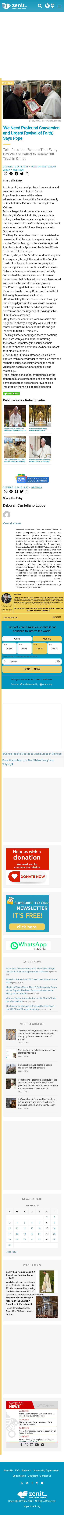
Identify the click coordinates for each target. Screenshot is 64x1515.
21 (39, 1234)
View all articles (12, 523)
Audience (26, 1470)
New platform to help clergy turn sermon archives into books (37, 1051)
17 (9, 1234)
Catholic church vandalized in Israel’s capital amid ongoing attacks (35, 1066)
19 (24, 1234)
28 (39, 1239)
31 (9, 1245)
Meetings (7, 83)
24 (9, 1239)
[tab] (19, 1405)
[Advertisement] (32, 45)
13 (32, 1228)
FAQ (17, 1470)
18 (17, 1234)
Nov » (15, 1252)
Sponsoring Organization (46, 1470)
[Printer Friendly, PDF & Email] (11, 393)
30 (54, 1239)
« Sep (8, 1252)
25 (17, 1239)
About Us (8, 1470)
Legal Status (19, 1475)
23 (54, 1234)
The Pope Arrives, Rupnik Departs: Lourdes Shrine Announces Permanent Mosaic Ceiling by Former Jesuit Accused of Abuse (38, 1035)
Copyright (33, 1475)
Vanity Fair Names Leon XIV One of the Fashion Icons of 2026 (21, 1275)
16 (54, 1228)
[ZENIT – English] (18, 6)
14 (39, 1228)
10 (9, 1228)
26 (24, 1239)
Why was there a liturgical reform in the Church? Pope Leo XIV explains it (19, 1300)
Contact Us (45, 1475)
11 (17, 1228)
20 (32, 1234)
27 (32, 1239)
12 (24, 1228)
